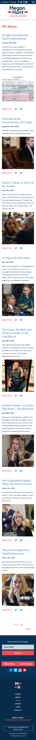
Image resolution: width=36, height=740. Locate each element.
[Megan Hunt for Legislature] (18, 11)
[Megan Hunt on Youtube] (26, 2)
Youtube (24, 670)
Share (15, 109)
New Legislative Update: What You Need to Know (17, 482)
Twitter (15, 670)
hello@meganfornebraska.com (18, 720)
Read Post (7, 109)
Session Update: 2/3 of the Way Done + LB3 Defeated (18, 407)
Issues (18, 694)
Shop (18, 707)
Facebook (11, 670)
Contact (18, 710)
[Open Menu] (34, 2)
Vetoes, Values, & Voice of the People (18, 184)
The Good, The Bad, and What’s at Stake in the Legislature (16, 333)
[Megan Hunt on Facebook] (18, 2)
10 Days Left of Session (16, 258)
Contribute (5, 2)
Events (18, 704)
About (18, 697)
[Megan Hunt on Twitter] (21, 2)
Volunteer (13, 2)
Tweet (20, 109)
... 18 (20, 624)
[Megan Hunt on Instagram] (24, 2)
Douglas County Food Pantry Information (15, 37)
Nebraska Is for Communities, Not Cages (17, 120)
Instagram (20, 670)
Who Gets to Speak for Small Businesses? (16, 552)
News (18, 700)
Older (28, 629)
